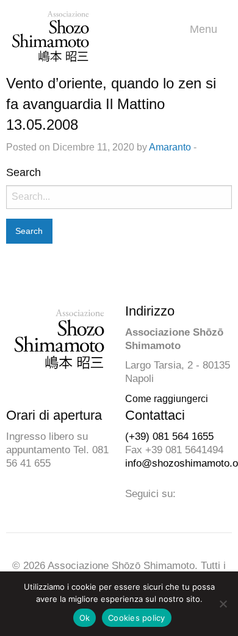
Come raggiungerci (166, 399)
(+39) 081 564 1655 (169, 436)
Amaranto (170, 147)
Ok (84, 618)
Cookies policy (136, 618)
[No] (223, 604)
